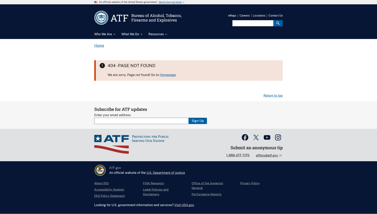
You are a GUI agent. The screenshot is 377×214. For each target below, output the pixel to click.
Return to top (273, 95)
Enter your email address (112, 115)
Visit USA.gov (184, 205)
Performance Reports (206, 194)
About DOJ (101, 183)
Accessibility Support (109, 189)
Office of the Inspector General (207, 186)
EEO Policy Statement (109, 195)
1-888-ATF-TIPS (238, 155)
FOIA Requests (153, 183)
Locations (259, 15)
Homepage (168, 75)
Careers (245, 15)
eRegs (232, 15)
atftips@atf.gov (267, 155)
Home (99, 46)
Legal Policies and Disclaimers (155, 192)
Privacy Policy (250, 183)
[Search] (278, 23)
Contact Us (276, 15)
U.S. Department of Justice (165, 173)
